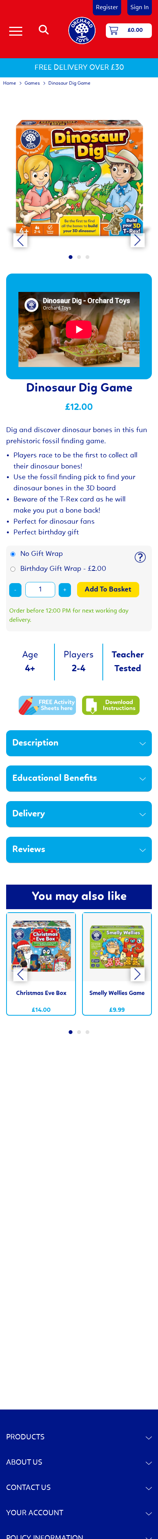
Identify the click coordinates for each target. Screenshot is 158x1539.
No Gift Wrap (41, 554)
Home (9, 83)
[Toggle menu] (15, 30)
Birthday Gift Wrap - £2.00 (63, 569)
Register (107, 8)
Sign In (139, 8)
